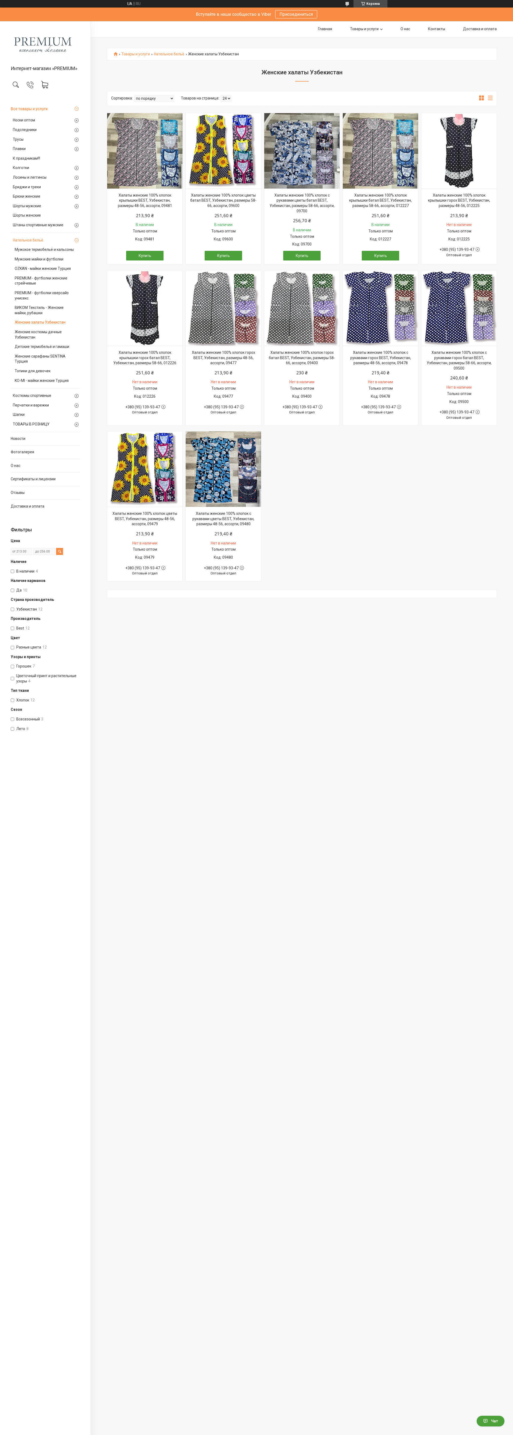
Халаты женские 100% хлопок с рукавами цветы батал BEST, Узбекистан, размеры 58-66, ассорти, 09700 (302, 203)
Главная (325, 29)
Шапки (19, 414)
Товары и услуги (364, 29)
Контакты (436, 29)
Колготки (21, 168)
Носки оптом (24, 120)
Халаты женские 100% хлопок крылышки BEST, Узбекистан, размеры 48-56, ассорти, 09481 (145, 200)
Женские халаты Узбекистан (40, 322)
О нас (15, 465)
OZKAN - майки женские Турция (43, 268)
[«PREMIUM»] (45, 43)
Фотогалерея (22, 452)
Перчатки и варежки (31, 405)
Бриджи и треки (27, 187)
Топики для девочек (32, 371)
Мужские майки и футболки (39, 259)
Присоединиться (296, 14)
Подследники (25, 130)
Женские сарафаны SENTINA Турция (40, 359)
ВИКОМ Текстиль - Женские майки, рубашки (39, 310)
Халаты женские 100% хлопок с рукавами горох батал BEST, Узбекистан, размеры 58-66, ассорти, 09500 (459, 360)
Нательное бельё (28, 240)
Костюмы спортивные (32, 395)
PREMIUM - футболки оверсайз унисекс (42, 295)
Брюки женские (26, 196)
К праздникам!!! (26, 158)
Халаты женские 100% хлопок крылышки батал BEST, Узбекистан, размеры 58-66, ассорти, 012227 (380, 200)
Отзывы (18, 492)
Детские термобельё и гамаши (42, 346)
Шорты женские (27, 215)
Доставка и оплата (27, 506)
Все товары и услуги (29, 109)
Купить (145, 256)
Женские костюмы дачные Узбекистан (38, 334)
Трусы (18, 139)
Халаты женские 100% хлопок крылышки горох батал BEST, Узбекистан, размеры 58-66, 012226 (144, 357)
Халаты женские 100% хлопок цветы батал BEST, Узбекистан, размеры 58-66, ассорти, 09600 (223, 200)
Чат (494, 1421)
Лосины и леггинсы (29, 177)
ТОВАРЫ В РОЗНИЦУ (31, 424)
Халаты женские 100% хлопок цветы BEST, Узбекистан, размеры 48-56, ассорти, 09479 (144, 518)
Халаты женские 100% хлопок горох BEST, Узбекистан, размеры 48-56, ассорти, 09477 (223, 357)
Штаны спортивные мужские (38, 225)
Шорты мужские (27, 206)
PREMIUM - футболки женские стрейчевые (41, 281)
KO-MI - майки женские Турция (42, 380)
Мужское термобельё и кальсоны (44, 249)
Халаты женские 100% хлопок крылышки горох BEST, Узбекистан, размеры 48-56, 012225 (459, 200)
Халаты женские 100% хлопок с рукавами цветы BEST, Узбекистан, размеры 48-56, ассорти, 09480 (223, 518)
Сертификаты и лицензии (33, 479)
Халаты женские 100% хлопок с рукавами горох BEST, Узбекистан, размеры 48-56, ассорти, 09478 (380, 357)
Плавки (19, 149)
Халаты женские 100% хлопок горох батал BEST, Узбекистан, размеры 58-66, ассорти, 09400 (302, 357)
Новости (18, 438)
